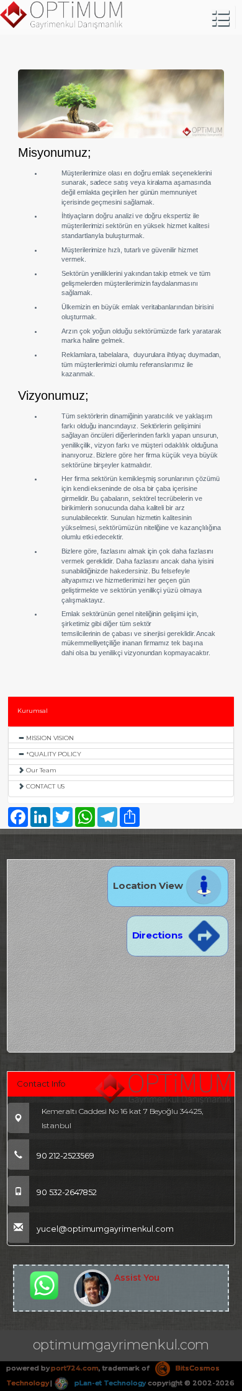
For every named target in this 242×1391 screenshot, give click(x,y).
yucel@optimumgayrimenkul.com (105, 1229)
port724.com (74, 1368)
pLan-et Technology (109, 1383)
